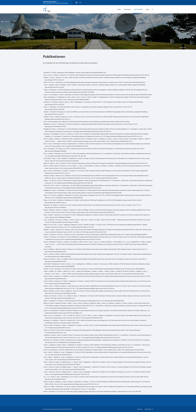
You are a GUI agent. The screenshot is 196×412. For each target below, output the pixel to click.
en (80, 2)
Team (147, 9)
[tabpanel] (98, 31)
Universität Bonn (49, 2)
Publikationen (138, 9)
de (76, 2)
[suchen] (152, 10)
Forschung (127, 9)
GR (2, 22)
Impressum (139, 409)
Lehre (119, 9)
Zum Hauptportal (67, 409)
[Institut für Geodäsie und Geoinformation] (50, 9)
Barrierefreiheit (148, 409)
